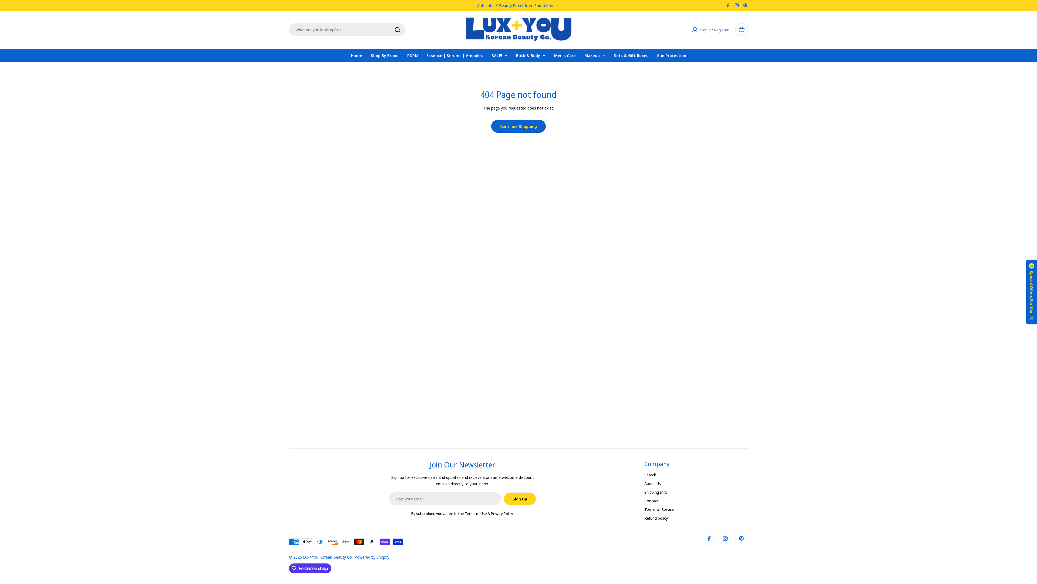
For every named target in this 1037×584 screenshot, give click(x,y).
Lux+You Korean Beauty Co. (328, 557)
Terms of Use (476, 513)
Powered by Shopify (372, 557)
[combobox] (347, 29)
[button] (1031, 292)
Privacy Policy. (502, 513)
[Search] (397, 29)
